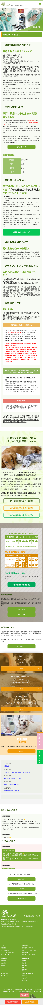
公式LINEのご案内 (39, 757)
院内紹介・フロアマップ (29, 950)
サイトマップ (5, 955)
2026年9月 (21, 614)
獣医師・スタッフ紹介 (28, 955)
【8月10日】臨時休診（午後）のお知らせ (17, 772)
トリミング (4, 976)
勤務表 (3, 965)
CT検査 (24, 961)
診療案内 (24, 978)
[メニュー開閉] (40, 4)
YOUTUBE (21, 879)
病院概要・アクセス (28, 948)
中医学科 (24, 970)
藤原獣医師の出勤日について (13, 778)
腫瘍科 (24, 963)
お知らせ (6, 766)
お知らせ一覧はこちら (11, 35)
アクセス (24, 980)
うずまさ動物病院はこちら (21, 585)
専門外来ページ (21, 147)
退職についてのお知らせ (11, 784)
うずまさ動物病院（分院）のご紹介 (22, 515)
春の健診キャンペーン (39, 741)
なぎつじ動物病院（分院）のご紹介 (22, 508)
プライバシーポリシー (7, 952)
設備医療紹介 (26, 952)
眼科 (23, 968)
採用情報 (3, 948)
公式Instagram (21, 898)
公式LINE (21, 889)
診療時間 (3, 961)
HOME (3, 945)
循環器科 (24, 965)
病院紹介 (24, 976)
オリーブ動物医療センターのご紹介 (22, 501)
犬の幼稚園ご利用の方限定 (24, 189)
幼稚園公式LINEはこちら (21, 232)
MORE (21, 751)
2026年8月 (21, 609)
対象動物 (3, 963)
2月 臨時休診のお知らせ (11, 791)
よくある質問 (5, 950)
